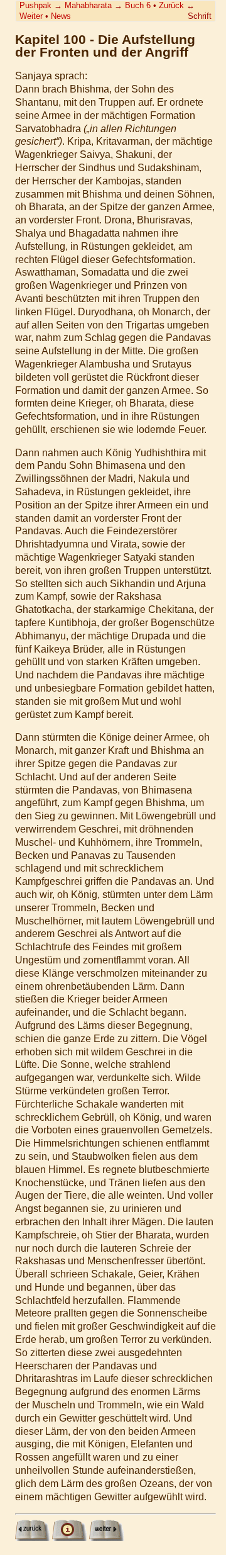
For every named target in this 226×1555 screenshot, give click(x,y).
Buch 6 (138, 5)
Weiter (31, 16)
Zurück (171, 5)
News (61, 16)
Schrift (200, 16)
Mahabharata (88, 5)
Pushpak (35, 5)
